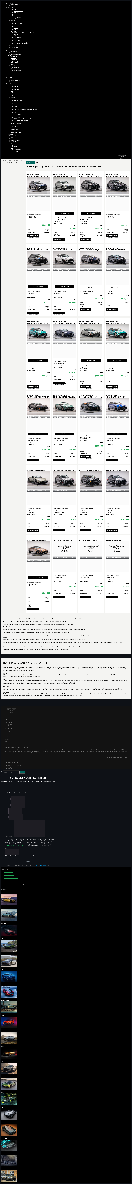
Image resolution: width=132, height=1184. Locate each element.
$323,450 (99, 299)
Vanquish (13, 20)
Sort (37, 162)
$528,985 (125, 299)
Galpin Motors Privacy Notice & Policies (16, 845)
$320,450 (46, 225)
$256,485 (46, 449)
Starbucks (16, 67)
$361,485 (72, 449)
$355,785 (99, 376)
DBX (12, 26)
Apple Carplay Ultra (16, 54)
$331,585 (72, 229)
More (12, 69)
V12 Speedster (17, 37)
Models (10, 7)
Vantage (13, 8)
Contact (16, 72)
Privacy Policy (34, 865)
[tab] (66, 728)
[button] (66, 75)
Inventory (7, 731)
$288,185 (46, 519)
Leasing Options (15, 49)
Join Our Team (14, 62)
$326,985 (125, 449)
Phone (6, 848)
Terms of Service (43, 865)
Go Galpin (10, 134)
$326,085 (72, 302)
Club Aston (8, 742)
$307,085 (125, 225)
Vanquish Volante (18, 23)
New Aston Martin (10, 160)
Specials (10, 78)
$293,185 (72, 372)
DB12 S (15, 18)
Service (10, 50)
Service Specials (15, 5)
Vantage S (16, 12)
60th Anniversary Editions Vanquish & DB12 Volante (26, 32)
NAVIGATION (8, 728)
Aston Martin (19, 160)
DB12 (12, 14)
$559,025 (46, 593)
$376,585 (125, 376)
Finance (10, 45)
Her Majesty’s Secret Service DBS (22, 43)
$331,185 (99, 229)
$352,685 (125, 586)
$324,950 (46, 376)
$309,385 (99, 519)
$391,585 (99, 446)
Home (2, 160)
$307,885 (72, 519)
